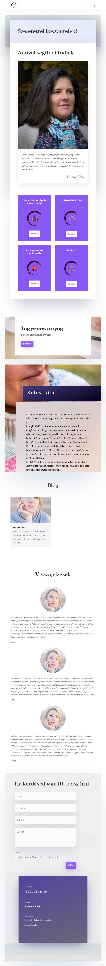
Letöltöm (27, 344)
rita (20, 531)
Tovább (34, 234)
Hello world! (19, 527)
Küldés (71, 865)
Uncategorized (39, 531)
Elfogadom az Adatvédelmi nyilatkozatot (38, 857)
